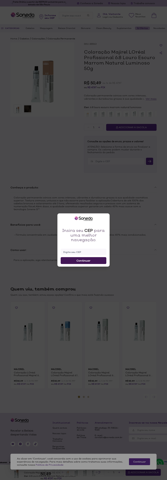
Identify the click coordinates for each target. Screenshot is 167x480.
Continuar (83, 260)
